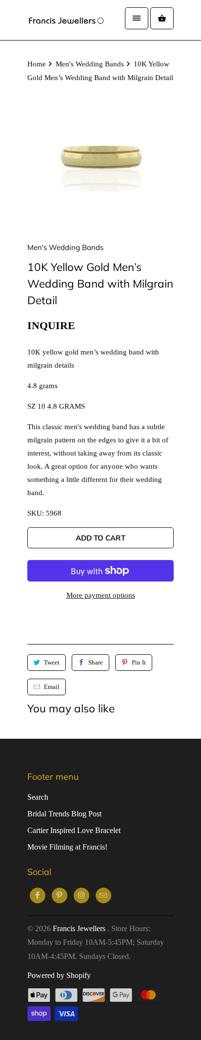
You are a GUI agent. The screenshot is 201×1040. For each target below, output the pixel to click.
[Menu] (136, 18)
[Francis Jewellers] (66, 20)
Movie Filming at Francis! (67, 847)
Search (37, 797)
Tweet (52, 662)
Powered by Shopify (59, 975)
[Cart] (162, 18)
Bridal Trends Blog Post (64, 814)
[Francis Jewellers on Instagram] (81, 895)
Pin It (139, 662)
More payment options (100, 595)
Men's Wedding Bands (65, 247)
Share (95, 662)
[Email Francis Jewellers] (103, 895)
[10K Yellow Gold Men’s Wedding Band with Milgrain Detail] (100, 160)
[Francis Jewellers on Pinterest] (59, 895)
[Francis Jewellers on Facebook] (37, 895)
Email (52, 686)
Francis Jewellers (80, 928)
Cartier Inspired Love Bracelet (74, 830)
